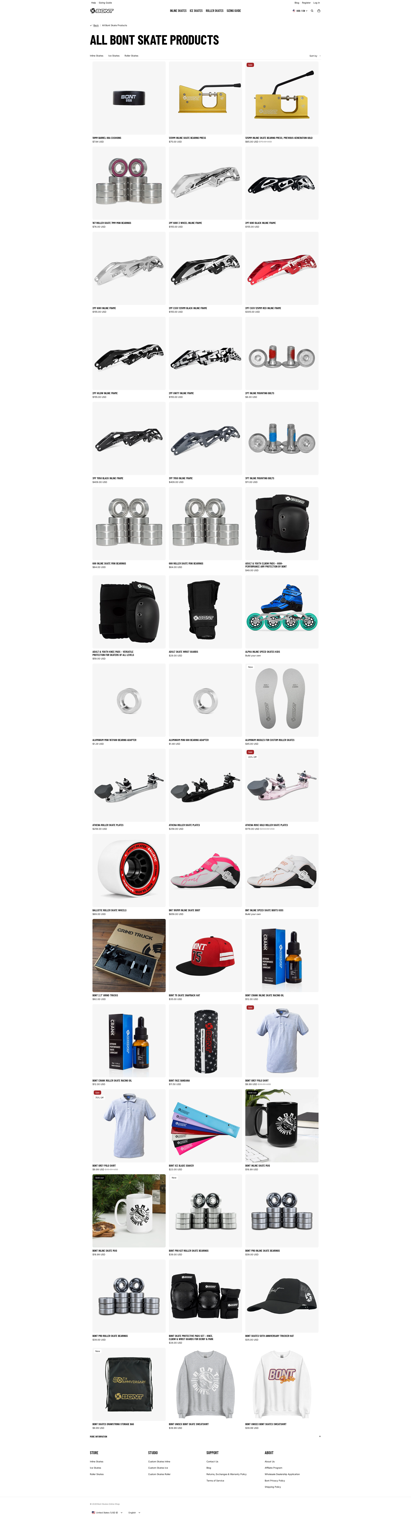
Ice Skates (113, 55)
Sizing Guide (105, 3)
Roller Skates (131, 55)
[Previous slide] (174, 98)
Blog (297, 3)
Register (306, 3)
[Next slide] (237, 98)
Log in (316, 3)
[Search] (312, 10)
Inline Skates (96, 55)
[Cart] (318, 10)
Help (93, 3)
